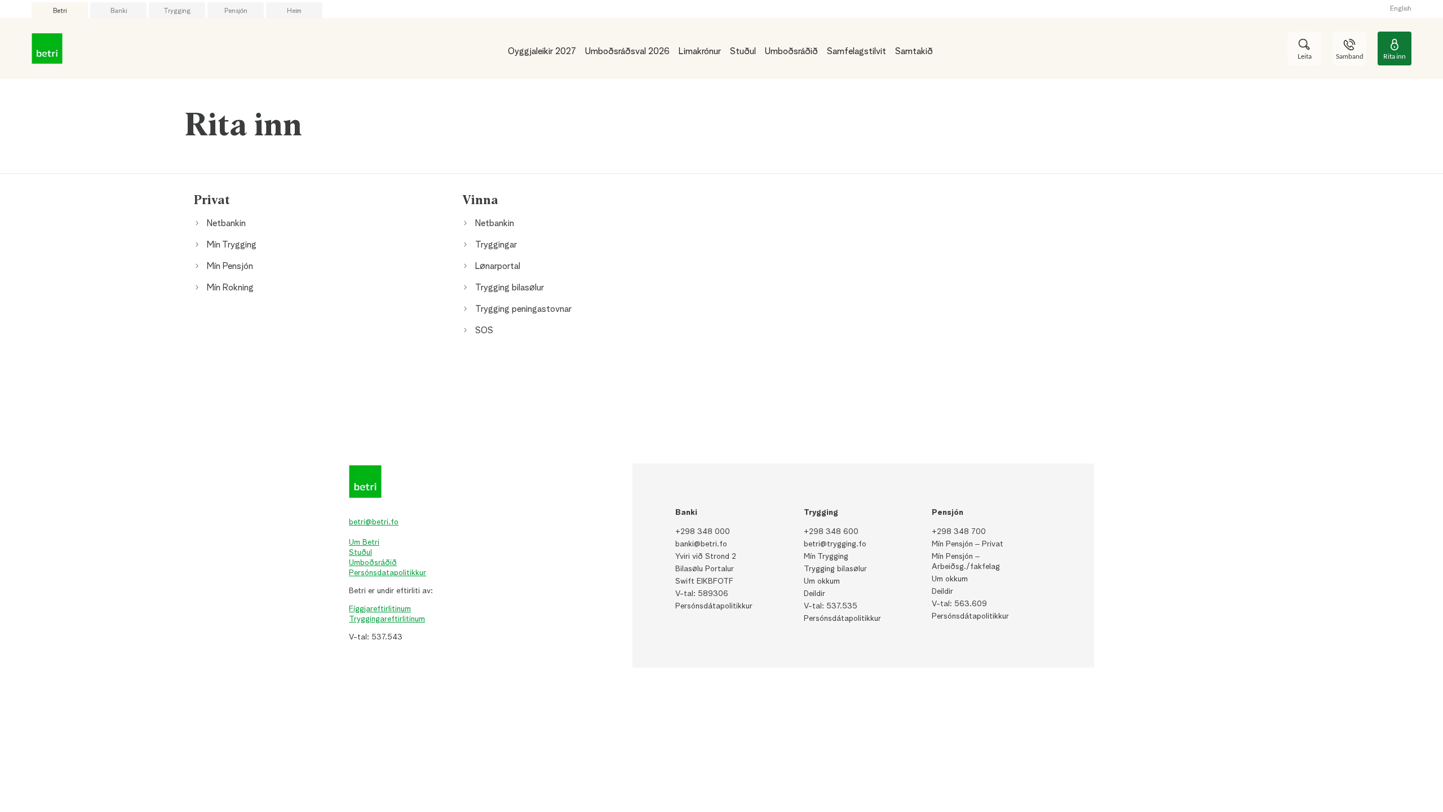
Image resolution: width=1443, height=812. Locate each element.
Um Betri (364, 542)
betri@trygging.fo (835, 544)
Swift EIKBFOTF (704, 581)
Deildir (814, 594)
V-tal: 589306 (701, 594)
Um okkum (822, 581)
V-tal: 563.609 (959, 604)
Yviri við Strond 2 (705, 557)
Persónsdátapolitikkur (714, 606)
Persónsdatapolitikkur (387, 573)
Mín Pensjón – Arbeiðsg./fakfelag (966, 562)
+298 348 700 (959, 532)
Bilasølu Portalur (704, 569)
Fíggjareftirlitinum (380, 609)
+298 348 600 (831, 532)
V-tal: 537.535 (830, 606)
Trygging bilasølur (835, 569)
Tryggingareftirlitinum (387, 619)
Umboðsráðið (373, 563)
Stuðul (360, 553)
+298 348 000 (702, 532)
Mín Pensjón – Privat (967, 544)
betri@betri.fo (374, 522)
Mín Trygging (826, 557)
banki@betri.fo (701, 544)
